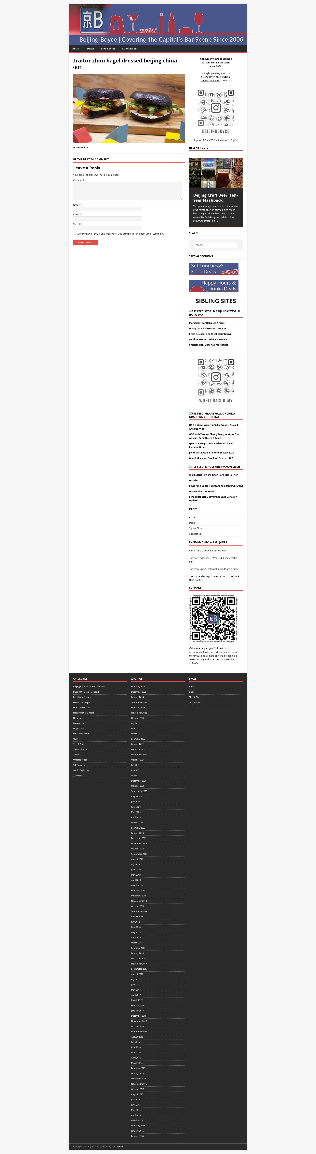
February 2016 (138, 1068)
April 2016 (136, 1057)
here (211, 655)
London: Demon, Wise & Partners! (208, 339)
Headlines (78, 717)
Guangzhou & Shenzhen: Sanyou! (207, 328)
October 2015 (137, 1089)
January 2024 (137, 697)
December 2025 (138, 691)
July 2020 (135, 801)
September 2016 (139, 1031)
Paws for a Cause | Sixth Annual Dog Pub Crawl (216, 485)
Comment (78, 180)
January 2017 (137, 1010)
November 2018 (139, 900)
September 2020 (139, 791)
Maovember (231, 467)
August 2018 (137, 916)
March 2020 (137, 822)
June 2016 (136, 1047)
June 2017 (136, 984)
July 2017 (135, 979)
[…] (217, 220)
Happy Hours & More (83, 712)
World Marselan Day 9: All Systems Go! (211, 458)
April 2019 (136, 880)
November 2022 (139, 712)
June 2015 (136, 1104)
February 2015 (138, 1125)
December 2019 (138, 838)
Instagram (225, 76)
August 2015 (137, 1094)
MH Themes (117, 1146)
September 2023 (139, 702)
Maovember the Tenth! (202, 491)
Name (76, 204)
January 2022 (137, 744)
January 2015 (137, 1130)
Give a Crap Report (82, 702)
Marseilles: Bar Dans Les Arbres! (207, 322)
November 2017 (139, 963)
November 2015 (139, 1083)
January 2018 (137, 953)
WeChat (230, 659)
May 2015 (136, 1109)
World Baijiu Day (81, 770)
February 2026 (138, 686)
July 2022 (135, 723)
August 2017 (137, 974)
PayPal (195, 663)
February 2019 (138, 890)
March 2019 (137, 885)
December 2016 (138, 1015)
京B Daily (77, 775)
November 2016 (139, 1021)
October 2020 (137, 785)
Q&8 (75, 738)
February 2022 (138, 738)
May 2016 (136, 1052)
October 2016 (137, 1026)
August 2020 (137, 796)
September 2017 (139, 968)
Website (77, 224)
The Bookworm (80, 749)
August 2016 (137, 1036)
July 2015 (135, 1099)
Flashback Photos (82, 697)
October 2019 (137, 848)
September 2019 (139, 853)
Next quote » (196, 580)
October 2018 (137, 906)
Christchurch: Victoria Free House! (208, 344)
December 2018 (138, 895)
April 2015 (136, 1115)
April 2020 (136, 817)
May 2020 (136, 811)
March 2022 (137, 733)
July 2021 (135, 764)
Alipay (223, 140)
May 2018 (136, 932)
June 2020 (136, 806)
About (76, 48)
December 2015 (138, 1078)
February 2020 (138, 827)
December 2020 (138, 780)
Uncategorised (80, 759)
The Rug (77, 754)
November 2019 (139, 843)
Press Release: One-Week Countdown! (210, 333)
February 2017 (138, 1005)
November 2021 (139, 754)
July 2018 (135, 921)
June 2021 (136, 770)
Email (76, 214)
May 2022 (136, 728)
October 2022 (137, 717)
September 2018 (139, 911)
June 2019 (136, 869)
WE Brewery (79, 764)
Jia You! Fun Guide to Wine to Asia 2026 (211, 452)
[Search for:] (216, 245)
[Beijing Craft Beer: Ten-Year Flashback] (216, 173)
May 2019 (136, 874)
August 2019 (137, 859)
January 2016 (137, 1073)
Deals (90, 48)
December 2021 (138, 749)
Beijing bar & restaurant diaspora (89, 686)
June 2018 (136, 927)
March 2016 (137, 1062)
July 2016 (135, 1041)
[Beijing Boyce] (158, 43)
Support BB (129, 48)
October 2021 (137, 759)
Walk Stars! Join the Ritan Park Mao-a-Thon (213, 474)
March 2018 (137, 942)
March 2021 (137, 775)
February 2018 (138, 947)
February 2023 (138, 707)
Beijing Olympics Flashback (86, 691)
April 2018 (136, 937)
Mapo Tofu (78, 728)
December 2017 (138, 958)
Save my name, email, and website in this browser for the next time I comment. (120, 233)
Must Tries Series (81, 733)
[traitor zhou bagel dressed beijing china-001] (129, 141)
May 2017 (136, 989)
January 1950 (137, 1136)
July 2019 (135, 864)
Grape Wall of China (204, 417)
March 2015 (137, 1120)
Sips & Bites (108, 48)
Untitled (193, 480)
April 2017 (136, 994)
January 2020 (137, 833)
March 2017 (137, 1000)
